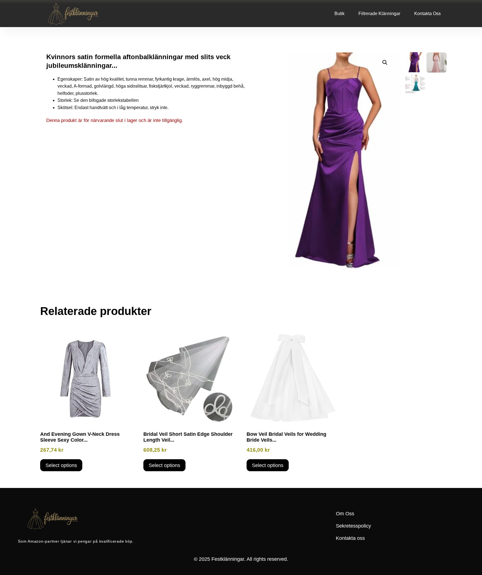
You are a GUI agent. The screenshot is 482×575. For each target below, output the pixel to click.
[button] (385, 62)
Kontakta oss (427, 13)
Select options (61, 465)
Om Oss (345, 513)
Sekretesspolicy (353, 526)
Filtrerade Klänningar (379, 13)
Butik (339, 13)
